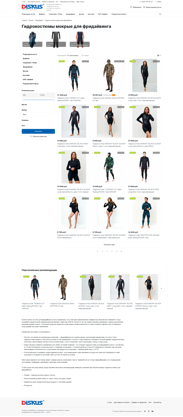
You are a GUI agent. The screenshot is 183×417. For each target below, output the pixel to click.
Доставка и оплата (121, 402)
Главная (24, 20)
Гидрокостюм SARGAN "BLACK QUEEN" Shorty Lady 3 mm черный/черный (109, 145)
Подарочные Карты (31, 84)
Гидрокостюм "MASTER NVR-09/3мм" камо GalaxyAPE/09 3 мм (144, 236)
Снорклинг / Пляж (30, 63)
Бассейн (26, 75)
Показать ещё (109, 245)
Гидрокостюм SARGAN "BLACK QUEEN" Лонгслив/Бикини (73, 236)
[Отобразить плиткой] (158, 55)
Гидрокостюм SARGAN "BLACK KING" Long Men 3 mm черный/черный (72, 145)
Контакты (157, 402)
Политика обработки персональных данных (127, 411)
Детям (25, 71)
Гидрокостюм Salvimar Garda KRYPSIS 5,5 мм (108, 99)
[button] (161, 289)
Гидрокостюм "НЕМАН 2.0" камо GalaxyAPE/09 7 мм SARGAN (71, 99)
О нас (109, 402)
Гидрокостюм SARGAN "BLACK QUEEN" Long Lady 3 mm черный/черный (144, 99)
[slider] (23, 99)
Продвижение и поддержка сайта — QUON (36, 412)
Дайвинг (26, 58)
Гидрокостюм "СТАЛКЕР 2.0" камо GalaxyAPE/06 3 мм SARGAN (107, 190)
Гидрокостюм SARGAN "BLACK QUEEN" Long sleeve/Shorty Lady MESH (144, 145)
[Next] (121, 251)
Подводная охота (30, 54)
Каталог (31, 20)
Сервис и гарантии (138, 402)
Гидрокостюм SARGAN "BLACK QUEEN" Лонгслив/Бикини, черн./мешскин (109, 236)
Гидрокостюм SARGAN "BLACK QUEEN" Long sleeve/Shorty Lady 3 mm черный (73, 190)
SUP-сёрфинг (28, 79)
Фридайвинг (39, 20)
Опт (150, 402)
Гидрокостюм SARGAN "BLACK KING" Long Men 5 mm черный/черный (143, 190)
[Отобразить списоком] (160, 55)
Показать (38, 131)
